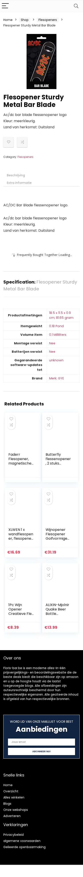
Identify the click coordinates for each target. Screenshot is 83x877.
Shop (25, 20)
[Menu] (5, 6)
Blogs (7, 803)
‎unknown (56, 360)
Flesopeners (48, 20)
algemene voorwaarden (22, 841)
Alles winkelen (13, 797)
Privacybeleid (13, 834)
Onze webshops (15, 810)
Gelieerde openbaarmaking (24, 847)
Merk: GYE (56, 378)
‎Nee (52, 343)
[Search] (76, 6)
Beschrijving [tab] (16, 175)
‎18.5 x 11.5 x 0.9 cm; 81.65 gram (61, 315)
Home (8, 20)
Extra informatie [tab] (19, 183)
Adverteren (12, 816)
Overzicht (10, 791)
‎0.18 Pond (56, 326)
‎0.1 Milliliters (57, 334)
